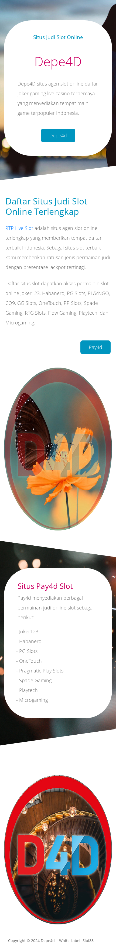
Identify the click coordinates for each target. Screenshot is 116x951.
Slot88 (88, 940)
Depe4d (58, 135)
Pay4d (95, 347)
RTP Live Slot (19, 228)
